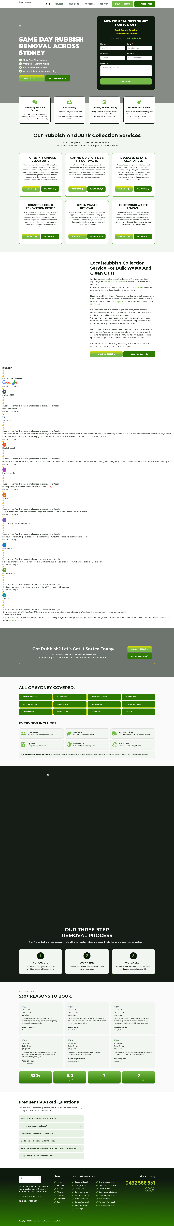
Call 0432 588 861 (122, 4)
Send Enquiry (126, 81)
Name (103, 44)
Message (104, 63)
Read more (17, 620)
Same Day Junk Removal (30, 1196)
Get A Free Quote (144, 4)
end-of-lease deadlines (114, 282)
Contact (103, 4)
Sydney (120, 301)
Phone (129, 53)
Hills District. (95, 304)
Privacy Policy (56, 1221)
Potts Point (136, 287)
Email (129, 44)
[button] (70, 697)
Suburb (103, 53)
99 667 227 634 (28, 1201)
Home (47, 4)
